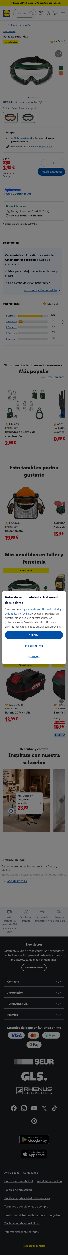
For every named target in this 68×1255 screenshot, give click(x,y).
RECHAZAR (34, 657)
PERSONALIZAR (34, 646)
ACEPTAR (34, 635)
